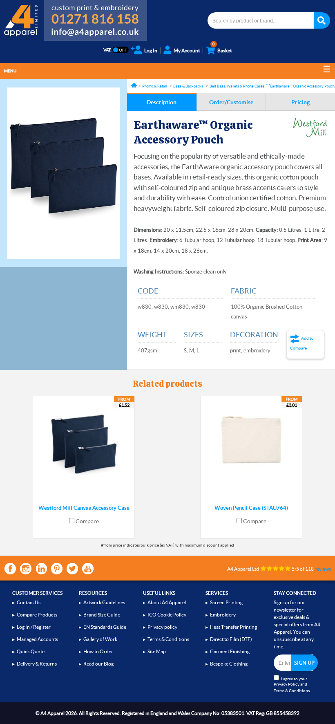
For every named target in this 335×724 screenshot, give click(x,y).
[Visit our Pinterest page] (57, 568)
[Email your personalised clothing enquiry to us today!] (95, 33)
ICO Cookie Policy (166, 614)
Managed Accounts (37, 639)
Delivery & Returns (37, 663)
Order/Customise (231, 102)
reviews (323, 569)
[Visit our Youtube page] (88, 568)
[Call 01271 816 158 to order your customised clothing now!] (95, 13)
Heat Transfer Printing (233, 627)
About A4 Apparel (166, 602)
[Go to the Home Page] (134, 85)
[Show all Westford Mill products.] (310, 127)
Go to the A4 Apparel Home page (22, 20)
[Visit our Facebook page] (10, 568)
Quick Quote (31, 651)
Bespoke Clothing (229, 663)
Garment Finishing (230, 651)
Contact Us (28, 602)
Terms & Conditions (168, 639)
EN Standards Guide (104, 627)
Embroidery (223, 614)
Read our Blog (98, 663)
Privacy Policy (286, 684)
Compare (87, 521)
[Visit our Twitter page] (72, 568)
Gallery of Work (100, 639)
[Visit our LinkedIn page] (41, 568)
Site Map (156, 651)
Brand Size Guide (101, 614)
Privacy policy (162, 627)
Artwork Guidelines (104, 602)
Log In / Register (34, 627)
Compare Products (37, 614)
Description (161, 102)
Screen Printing (226, 602)
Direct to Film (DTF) (231, 639)
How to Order (98, 651)
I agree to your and (292, 685)
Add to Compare (302, 343)
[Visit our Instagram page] (26, 568)
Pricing (300, 102)
